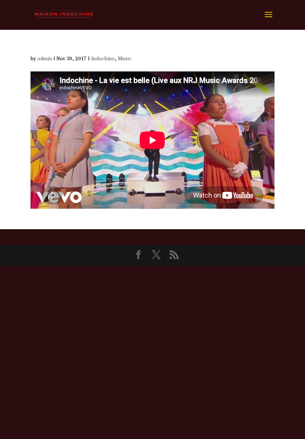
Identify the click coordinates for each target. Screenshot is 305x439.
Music (125, 59)
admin (44, 59)
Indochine (103, 59)
